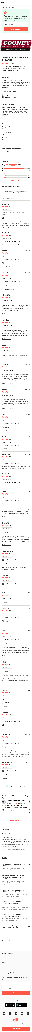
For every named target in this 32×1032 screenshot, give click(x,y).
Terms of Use (11, 1024)
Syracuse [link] (11, 7)
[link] (14, 806)
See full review (6, 314)
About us (4, 967)
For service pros (6, 958)
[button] (3, 824)
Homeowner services (7, 953)
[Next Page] (29, 786)
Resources (4, 962)
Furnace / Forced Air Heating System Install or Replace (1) (16, 192)
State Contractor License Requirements (12, 834)
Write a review (16, 181)
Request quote (14, 820)
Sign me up (16, 993)
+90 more (18, 70)
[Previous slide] (3, 824)
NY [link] (7, 7)
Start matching (16, 29)
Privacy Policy (20, 1024)
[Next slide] (7, 824)
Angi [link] (3, 7)
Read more (5, 87)
